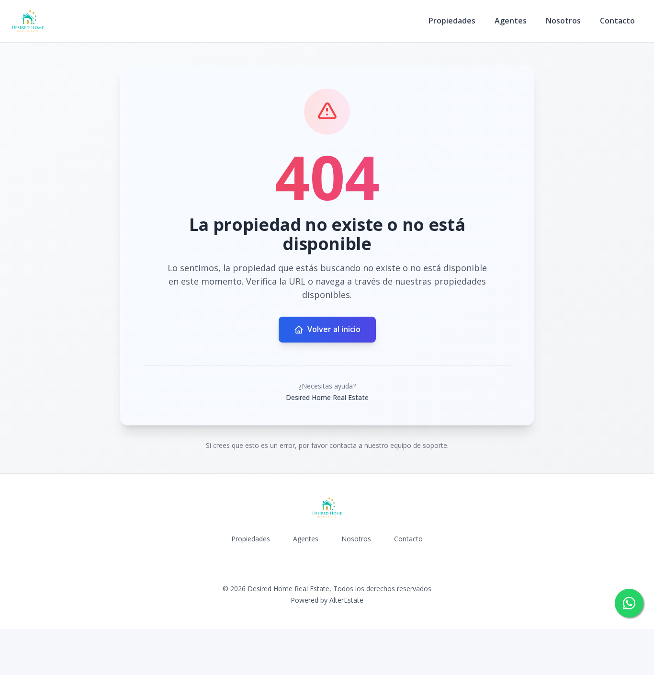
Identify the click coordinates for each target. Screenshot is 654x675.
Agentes (511, 20)
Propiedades (451, 20)
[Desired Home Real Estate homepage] (27, 21)
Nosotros (563, 20)
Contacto (617, 20)
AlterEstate (346, 600)
